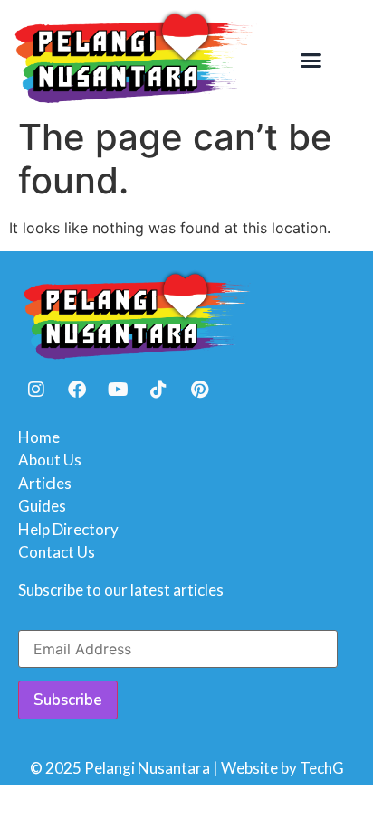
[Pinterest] (199, 389)
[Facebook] (77, 389)
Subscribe (67, 700)
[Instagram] (36, 389)
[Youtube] (118, 389)
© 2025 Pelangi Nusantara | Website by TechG (187, 767)
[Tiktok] (158, 389)
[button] (310, 60)
